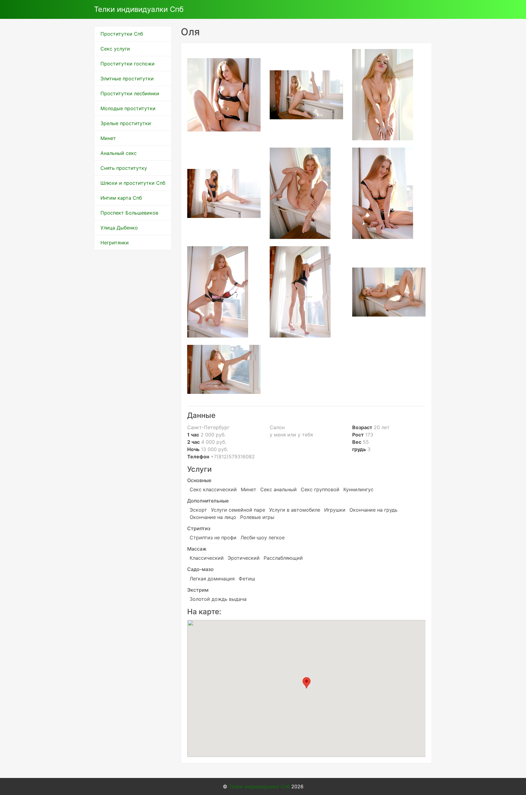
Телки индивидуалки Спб (139, 9)
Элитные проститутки (127, 78)
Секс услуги (115, 49)
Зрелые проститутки (125, 123)
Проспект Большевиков (129, 213)
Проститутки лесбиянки (129, 93)
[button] (306, 682)
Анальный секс (118, 153)
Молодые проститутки (128, 108)
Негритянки (114, 243)
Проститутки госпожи (127, 64)
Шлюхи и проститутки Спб (132, 183)
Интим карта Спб (121, 198)
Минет (108, 138)
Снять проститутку (123, 168)
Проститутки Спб (121, 34)
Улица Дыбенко (119, 228)
